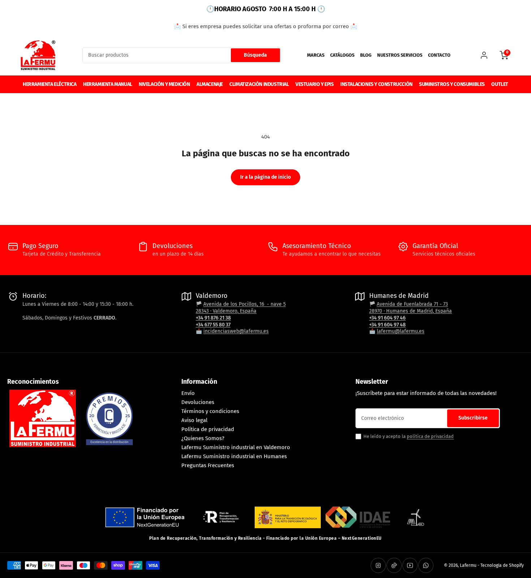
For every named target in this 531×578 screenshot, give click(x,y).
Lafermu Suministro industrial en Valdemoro (235, 447)
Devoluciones (197, 402)
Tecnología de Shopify (502, 565)
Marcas (315, 55)
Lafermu (468, 565)
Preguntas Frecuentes (207, 465)
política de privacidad (430, 436)
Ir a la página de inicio (265, 177)
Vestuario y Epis (314, 84)
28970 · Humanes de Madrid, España (410, 311)
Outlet (499, 84)
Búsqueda (255, 55)
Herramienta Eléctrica (50, 84)
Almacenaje (210, 84)
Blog (365, 55)
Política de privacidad (207, 429)
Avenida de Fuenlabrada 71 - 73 (412, 304)
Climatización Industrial (259, 84)
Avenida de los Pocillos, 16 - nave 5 (244, 304)
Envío (188, 393)
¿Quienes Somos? (202, 438)
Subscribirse (473, 418)
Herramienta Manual (107, 84)
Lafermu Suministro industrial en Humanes (234, 456)
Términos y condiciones (210, 411)
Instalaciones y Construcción (376, 84)
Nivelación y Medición (164, 84)
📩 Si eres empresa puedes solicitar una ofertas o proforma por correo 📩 (265, 26)
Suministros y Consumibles (452, 84)
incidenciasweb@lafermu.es (236, 331)
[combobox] (181, 55)
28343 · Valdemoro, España (226, 311)
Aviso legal (194, 420)
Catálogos (342, 55)
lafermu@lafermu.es (400, 331)
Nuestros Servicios (399, 55)
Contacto (439, 55)
